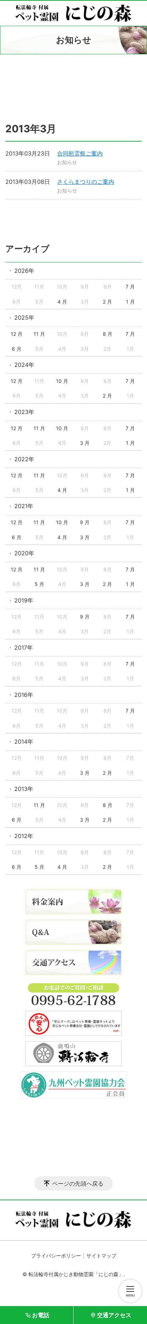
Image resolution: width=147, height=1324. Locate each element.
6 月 (16, 349)
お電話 (40, 1315)
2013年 (23, 788)
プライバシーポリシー (56, 1255)
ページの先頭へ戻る (77, 1183)
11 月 (39, 334)
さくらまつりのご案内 (85, 181)
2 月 (107, 302)
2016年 (23, 694)
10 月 (62, 381)
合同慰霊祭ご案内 (80, 153)
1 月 (130, 302)
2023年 (24, 411)
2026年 (24, 270)
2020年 (24, 553)
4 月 (62, 302)
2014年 (23, 741)
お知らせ (67, 162)
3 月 (85, 443)
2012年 (23, 836)
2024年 (24, 364)
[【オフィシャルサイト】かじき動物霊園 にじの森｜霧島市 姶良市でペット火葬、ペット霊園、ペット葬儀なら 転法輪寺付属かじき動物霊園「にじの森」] (73, 13)
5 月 (39, 584)
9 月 (85, 522)
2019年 (23, 600)
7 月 (130, 287)
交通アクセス (114, 1315)
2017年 (23, 647)
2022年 (24, 459)
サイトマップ (101, 1255)
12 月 (16, 334)
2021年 (23, 506)
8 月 (107, 334)
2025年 (24, 317)
